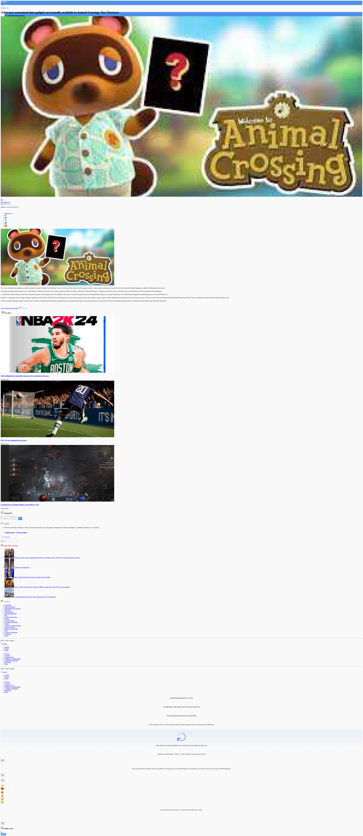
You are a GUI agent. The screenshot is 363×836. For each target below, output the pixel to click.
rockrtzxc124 (7, 204)
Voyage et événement (11, 632)
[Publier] (20, 518)
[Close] (3, 760)
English (7, 647)
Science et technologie (11, 629)
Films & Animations (11, 613)
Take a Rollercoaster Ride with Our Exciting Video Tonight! (32, 577)
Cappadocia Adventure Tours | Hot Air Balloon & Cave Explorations (34, 597)
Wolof (6, 650)
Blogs (6, 664)
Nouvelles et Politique (11, 622)
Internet (7, 619)
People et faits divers (11, 617)
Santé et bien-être (10, 627)
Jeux (6, 615)
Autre (6, 636)
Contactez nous (9, 657)
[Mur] (183, 215)
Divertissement (9, 612)
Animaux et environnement (13, 625)
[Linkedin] (183, 223)
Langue (4, 644)
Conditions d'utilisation (11, 660)
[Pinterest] (183, 226)
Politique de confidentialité (12, 659)
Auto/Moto (8, 605)
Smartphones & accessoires (13, 608)
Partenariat (8, 634)
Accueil (7, 653)
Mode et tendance (10, 607)
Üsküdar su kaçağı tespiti (21, 567)
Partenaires (8, 662)
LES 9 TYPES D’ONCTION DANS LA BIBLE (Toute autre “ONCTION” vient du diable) (42, 587)
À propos (7, 655)
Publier (3, 834)
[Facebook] (183, 218)
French (7, 649)
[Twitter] (183, 220)
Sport (6, 630)
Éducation (8, 610)
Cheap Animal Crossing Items (10, 308)
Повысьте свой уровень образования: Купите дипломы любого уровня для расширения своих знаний (47, 557)
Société (7, 624)
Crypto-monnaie (9, 620)
